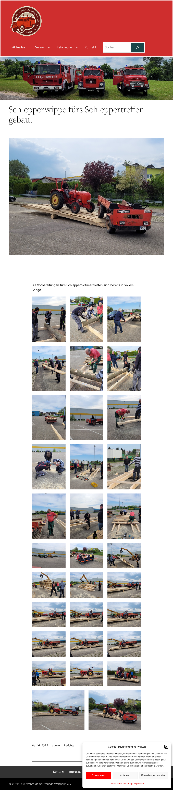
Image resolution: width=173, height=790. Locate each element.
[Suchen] (137, 47)
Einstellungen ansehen (153, 775)
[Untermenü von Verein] (49, 47)
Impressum (139, 783)
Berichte (69, 745)
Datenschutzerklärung (121, 783)
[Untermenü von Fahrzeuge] (77, 47)
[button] (166, 746)
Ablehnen (125, 775)
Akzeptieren (98, 775)
